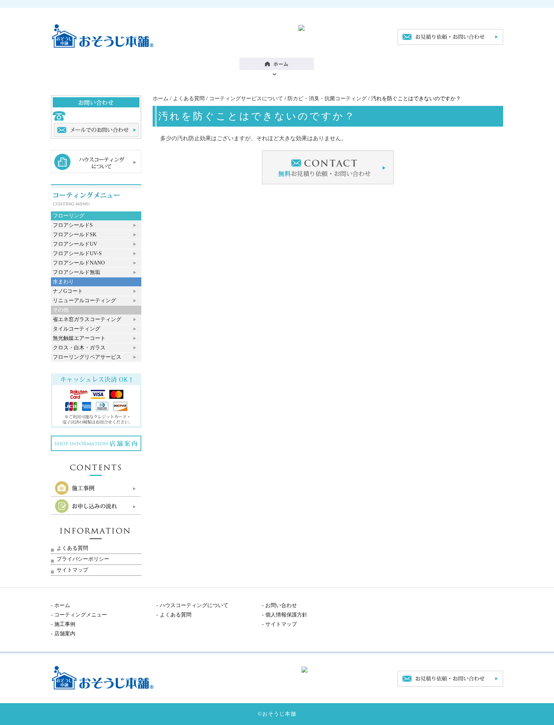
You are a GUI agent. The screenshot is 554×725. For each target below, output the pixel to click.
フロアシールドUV (75, 244)
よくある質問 (189, 98)
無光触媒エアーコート (79, 338)
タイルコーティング (76, 329)
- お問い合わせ (279, 605)
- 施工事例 (63, 624)
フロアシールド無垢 (76, 272)
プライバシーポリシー (83, 559)
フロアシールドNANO (79, 263)
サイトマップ (72, 570)
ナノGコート (68, 291)
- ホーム (60, 605)
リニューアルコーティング (84, 300)
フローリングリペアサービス (87, 357)
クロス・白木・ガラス (79, 347)
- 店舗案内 (63, 633)
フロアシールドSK (74, 234)
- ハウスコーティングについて (192, 605)
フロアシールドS (73, 225)
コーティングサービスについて (246, 98)
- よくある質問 (173, 615)
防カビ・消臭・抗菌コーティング (327, 98)
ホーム (160, 98)
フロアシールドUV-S (77, 253)
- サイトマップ (279, 624)
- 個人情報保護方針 (285, 615)
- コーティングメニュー (79, 615)
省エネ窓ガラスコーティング (87, 319)
